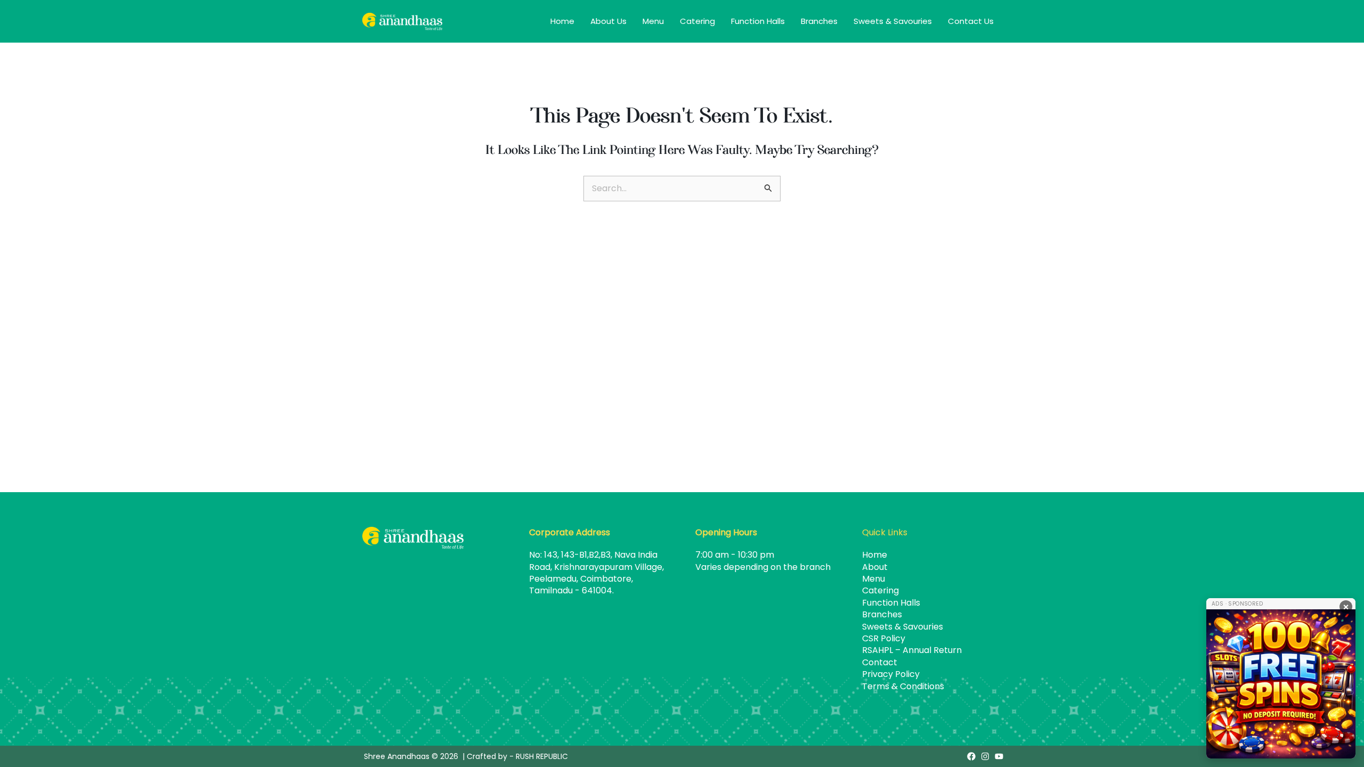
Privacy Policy (891, 674)
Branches (819, 21)
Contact (879, 662)
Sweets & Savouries (893, 21)
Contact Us (971, 21)
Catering (697, 21)
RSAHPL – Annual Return (912, 650)
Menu (653, 21)
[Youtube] (999, 756)
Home (562, 21)
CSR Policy (883, 638)
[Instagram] (985, 756)
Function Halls (758, 21)
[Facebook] (971, 756)
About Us (608, 21)
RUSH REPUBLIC (542, 756)
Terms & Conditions (903, 686)
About (875, 567)
